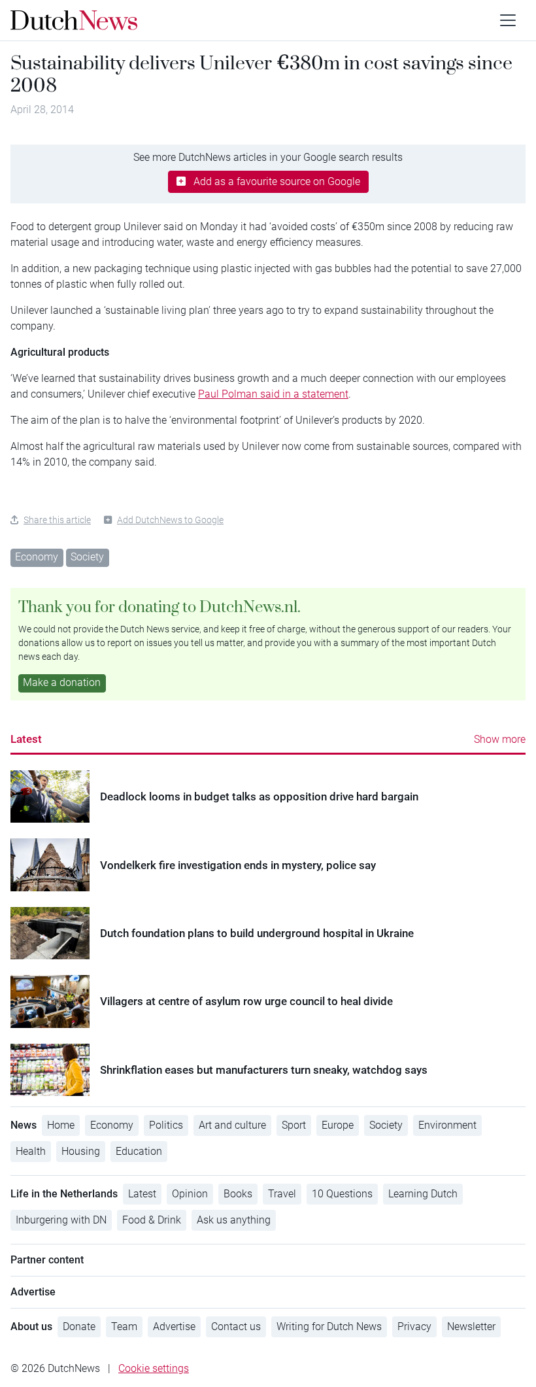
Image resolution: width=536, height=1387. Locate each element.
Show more (500, 739)
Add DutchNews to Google (170, 520)
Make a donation (62, 682)
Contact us (236, 1326)
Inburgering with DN (61, 1220)
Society (87, 557)
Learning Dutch (423, 1194)
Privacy (414, 1326)
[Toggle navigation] (508, 20)
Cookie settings (153, 1368)
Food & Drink (151, 1220)
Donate (79, 1326)
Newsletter (471, 1326)
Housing (80, 1151)
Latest (26, 738)
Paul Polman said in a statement (273, 394)
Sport (294, 1125)
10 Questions (342, 1194)
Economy (36, 557)
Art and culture (232, 1125)
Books (238, 1194)
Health (31, 1151)
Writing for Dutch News (329, 1326)
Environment (447, 1125)
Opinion (190, 1194)
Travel (282, 1194)
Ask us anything (234, 1220)
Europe (338, 1125)
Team (124, 1326)
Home (61, 1125)
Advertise (174, 1326)
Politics (166, 1125)
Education (139, 1151)
